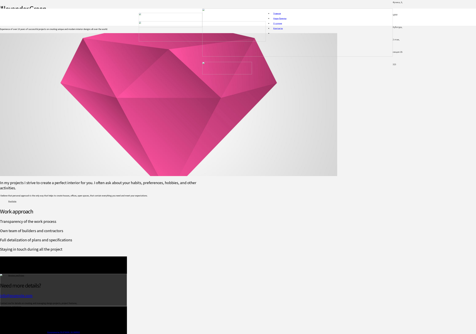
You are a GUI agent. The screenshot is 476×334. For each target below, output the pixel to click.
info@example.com (16, 295)
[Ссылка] (202, 40)
